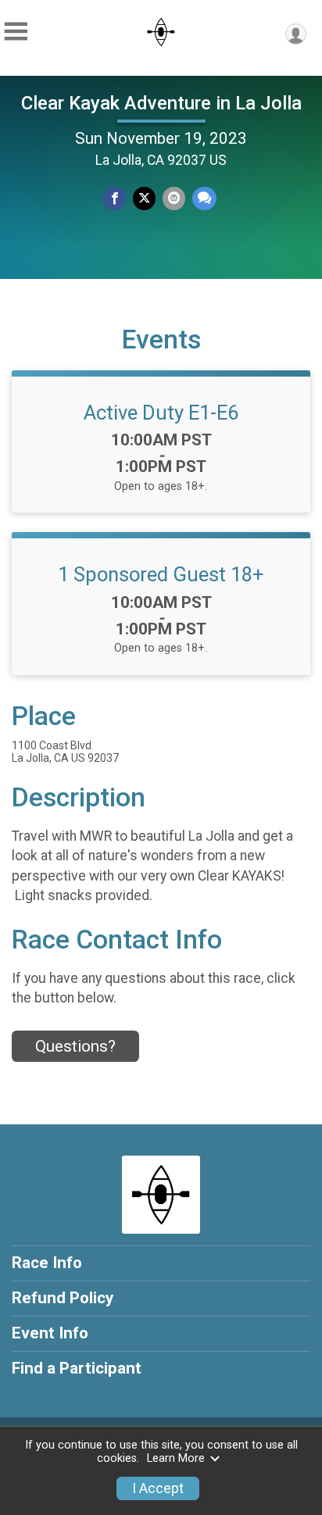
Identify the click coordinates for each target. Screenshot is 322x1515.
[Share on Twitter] (144, 198)
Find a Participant (76, 1368)
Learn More (176, 1458)
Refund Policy (62, 1297)
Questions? (75, 1046)
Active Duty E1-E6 (161, 412)
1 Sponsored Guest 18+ (161, 574)
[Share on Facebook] (114, 198)
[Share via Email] (174, 198)
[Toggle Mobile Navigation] (15, 32)
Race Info (47, 1262)
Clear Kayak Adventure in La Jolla (161, 103)
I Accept (158, 1488)
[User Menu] (295, 34)
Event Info (50, 1333)
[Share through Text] (204, 198)
